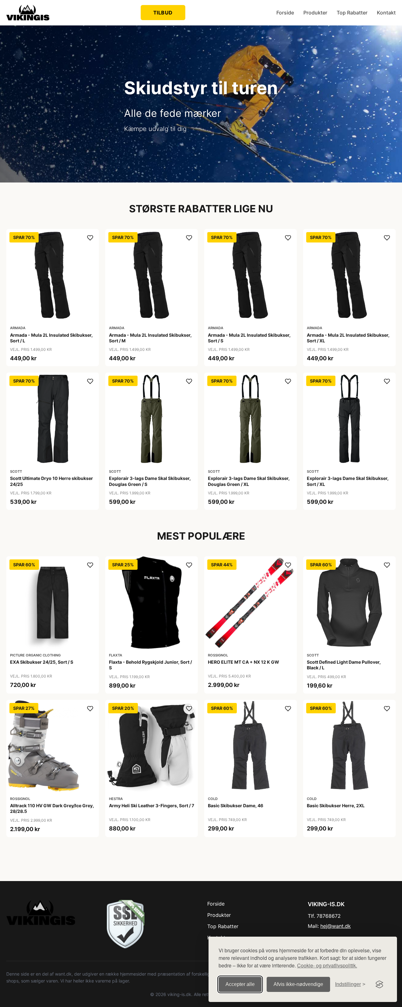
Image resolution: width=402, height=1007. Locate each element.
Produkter (315, 12)
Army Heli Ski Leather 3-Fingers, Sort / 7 (151, 805)
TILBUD (163, 12)
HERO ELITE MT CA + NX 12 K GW (243, 662)
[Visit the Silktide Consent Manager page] (379, 984)
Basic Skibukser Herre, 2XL (336, 805)
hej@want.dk (335, 926)
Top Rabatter (352, 12)
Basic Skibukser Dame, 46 (235, 805)
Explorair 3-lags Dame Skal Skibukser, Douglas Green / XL (249, 481)
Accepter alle (240, 984)
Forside (285, 12)
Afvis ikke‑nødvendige (298, 984)
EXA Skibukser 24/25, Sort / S (41, 662)
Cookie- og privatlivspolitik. (327, 965)
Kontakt (386, 12)
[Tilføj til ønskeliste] (90, 237)
